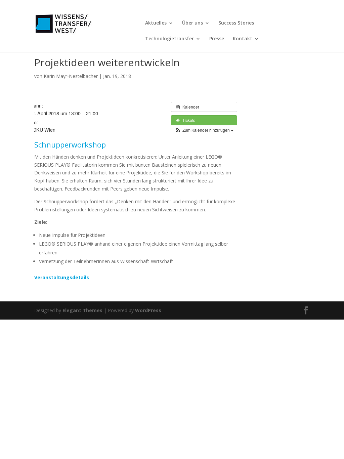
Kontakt (242, 39)
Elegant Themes (82, 310)
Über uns (192, 23)
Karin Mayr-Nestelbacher (71, 76)
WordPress (148, 310)
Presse (216, 39)
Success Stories (236, 23)
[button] (204, 129)
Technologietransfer (169, 39)
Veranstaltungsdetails (61, 277)
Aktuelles (156, 23)
